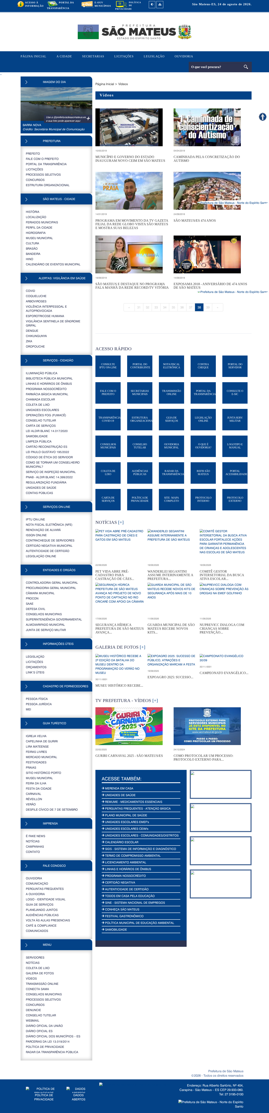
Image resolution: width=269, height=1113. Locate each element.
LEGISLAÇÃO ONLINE (41, 556)
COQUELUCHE (36, 296)
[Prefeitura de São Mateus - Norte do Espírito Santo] (134, 31)
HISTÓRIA (32, 212)
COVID (30, 291)
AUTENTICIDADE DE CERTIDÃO (47, 551)
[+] (121, 522)
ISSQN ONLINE (36, 535)
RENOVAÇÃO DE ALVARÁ (43, 530)
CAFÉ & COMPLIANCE (41, 925)
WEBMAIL (32, 1020)
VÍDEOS (31, 978)
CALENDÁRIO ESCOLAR (121, 842)
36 (182, 307)
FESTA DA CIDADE (38, 788)
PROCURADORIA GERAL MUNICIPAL (51, 588)
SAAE (29, 604)
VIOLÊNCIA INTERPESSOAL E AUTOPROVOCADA (46, 308)
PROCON (32, 598)
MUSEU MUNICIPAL (39, 238)
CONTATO (33, 852)
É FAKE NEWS (35, 836)
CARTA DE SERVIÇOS (41, 426)
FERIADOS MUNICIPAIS (42, 222)
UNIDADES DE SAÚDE (41, 488)
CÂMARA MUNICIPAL (40, 593)
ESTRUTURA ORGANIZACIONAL (48, 185)
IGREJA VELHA (36, 736)
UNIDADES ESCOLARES (42, 410)
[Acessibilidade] (262, 116)
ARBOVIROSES (36, 301)
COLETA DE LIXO (38, 405)
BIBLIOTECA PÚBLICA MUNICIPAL (49, 378)
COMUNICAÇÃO (37, 883)
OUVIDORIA (184, 56)
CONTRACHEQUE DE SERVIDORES (50, 540)
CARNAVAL (33, 794)
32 (147, 307)
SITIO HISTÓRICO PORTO (43, 773)
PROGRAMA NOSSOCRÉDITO (46, 389)
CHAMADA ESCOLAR (40, 399)
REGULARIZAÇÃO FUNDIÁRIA (46, 482)
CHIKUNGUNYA (36, 336)
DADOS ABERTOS (78, 1097)
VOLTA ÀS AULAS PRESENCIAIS (48, 920)
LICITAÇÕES (124, 56)
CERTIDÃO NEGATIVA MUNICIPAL (49, 546)
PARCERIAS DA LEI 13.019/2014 (48, 1041)
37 (190, 307)
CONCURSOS (35, 180)
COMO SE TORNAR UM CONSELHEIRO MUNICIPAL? (53, 464)
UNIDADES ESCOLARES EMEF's (126, 822)
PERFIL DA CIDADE (39, 227)
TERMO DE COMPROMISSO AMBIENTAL (132, 855)
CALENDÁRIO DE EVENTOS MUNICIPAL (53, 264)
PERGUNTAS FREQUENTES (45, 889)
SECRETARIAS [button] (93, 56)
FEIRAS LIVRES (36, 752)
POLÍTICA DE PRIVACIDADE (45, 1047)
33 (156, 307)
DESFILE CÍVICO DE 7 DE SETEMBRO (52, 809)
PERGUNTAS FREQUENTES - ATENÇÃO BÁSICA (137, 808)
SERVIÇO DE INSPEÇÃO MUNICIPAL (51, 472)
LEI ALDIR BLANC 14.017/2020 (47, 431)
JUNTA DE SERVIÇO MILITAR (46, 630)
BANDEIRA (33, 254)
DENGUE (32, 331)
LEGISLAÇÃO (154, 56)
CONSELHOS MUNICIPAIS (44, 614)
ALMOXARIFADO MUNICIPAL (45, 625)
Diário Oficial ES (39, 1031)
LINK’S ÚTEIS (35, 672)
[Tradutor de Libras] (232, 202)
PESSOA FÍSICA (37, 699)
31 (139, 307)
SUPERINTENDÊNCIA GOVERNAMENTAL (54, 619)
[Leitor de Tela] (232, 291)
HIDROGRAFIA (36, 233)
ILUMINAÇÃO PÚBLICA (41, 373)
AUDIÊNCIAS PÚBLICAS (42, 915)
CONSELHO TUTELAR (41, 420)
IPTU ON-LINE (35, 519)
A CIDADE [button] (64, 56)
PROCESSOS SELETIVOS (43, 174)
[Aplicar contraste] (152, 4)
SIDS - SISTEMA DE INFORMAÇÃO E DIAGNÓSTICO (140, 849)
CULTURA (32, 243)
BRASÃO (32, 248)
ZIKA (29, 341)
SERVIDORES (35, 957)
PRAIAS (31, 767)
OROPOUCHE (35, 346)
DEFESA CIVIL (35, 609)
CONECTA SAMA (37, 989)
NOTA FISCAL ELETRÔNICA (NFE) (49, 525)
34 (164, 307)
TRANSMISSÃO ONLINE (42, 984)
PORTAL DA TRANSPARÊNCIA (46, 164)
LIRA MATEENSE (37, 746)
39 (208, 307)
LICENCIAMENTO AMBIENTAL (125, 862)
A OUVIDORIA (35, 894)
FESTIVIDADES (36, 762)
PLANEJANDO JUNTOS (42, 910)
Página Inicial (104, 84)
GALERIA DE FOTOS (40, 973)
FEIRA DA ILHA (36, 783)
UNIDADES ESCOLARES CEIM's (126, 829)
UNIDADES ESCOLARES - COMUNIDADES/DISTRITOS (141, 835)
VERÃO (31, 804)
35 (173, 307)
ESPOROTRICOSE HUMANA (45, 316)
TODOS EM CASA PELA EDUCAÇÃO (129, 896)
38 (199, 307)
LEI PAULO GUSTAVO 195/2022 (47, 452)
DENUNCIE (33, 1010)
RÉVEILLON (34, 799)
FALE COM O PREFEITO (42, 159)
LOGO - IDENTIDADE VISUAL (46, 899)
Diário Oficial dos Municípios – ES (53, 1036)
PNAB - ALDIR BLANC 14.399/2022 (49, 477)
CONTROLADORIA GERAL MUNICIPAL (52, 583)
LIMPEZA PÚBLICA (38, 441)
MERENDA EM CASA (118, 788)
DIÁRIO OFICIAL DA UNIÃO (44, 1026)
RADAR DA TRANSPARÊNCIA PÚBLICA (52, 1052)
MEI (28, 709)
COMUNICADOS (37, 931)
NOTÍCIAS (33, 841)
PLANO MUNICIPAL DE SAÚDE (125, 815)
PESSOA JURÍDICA (39, 704)
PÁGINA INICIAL (33, 56)
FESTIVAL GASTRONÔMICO (124, 916)
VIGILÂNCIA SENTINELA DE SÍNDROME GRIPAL (53, 323)
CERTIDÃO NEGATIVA (119, 882)
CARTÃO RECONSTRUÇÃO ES (46, 447)
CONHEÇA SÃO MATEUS (121, 909)
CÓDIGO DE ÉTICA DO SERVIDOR (49, 457)
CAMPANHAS (35, 846)
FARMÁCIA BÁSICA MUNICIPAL (47, 394)
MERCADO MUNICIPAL (41, 757)
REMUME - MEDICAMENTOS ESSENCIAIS (133, 802)
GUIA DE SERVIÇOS (39, 904)
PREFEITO (33, 153)
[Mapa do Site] (160, 4)
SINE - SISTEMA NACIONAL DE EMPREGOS (134, 903)
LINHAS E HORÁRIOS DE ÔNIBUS (49, 384)
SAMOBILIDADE (37, 436)
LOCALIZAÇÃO (36, 217)
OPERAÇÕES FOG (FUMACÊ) (46, 415)
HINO (29, 259)
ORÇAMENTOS (36, 667)
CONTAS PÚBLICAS (39, 493)
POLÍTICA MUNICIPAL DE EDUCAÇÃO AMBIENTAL (139, 923)
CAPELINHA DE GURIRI (42, 741)
